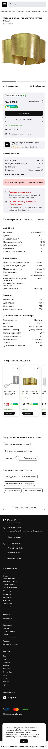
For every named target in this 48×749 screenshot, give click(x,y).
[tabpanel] (24, 51)
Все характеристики (14, 174)
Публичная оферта (12, 714)
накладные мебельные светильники (20, 477)
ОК (24, 741)
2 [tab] (24, 81)
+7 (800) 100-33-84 (15, 548)
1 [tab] (9, 81)
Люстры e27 (10, 458)
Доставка (29, 219)
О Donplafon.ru (10, 569)
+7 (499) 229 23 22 (14, 544)
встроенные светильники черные (19, 483)
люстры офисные (12, 490)
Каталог (6, 614)
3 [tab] (39, 81)
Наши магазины (14, 537)
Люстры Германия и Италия (17, 444)
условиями (10, 730)
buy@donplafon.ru (14, 558)
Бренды (6, 652)
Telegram (11, 697)
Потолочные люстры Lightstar (18, 451)
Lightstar (38, 320)
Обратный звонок (13, 552)
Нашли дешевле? (35, 101)
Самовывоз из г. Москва (20, 134)
